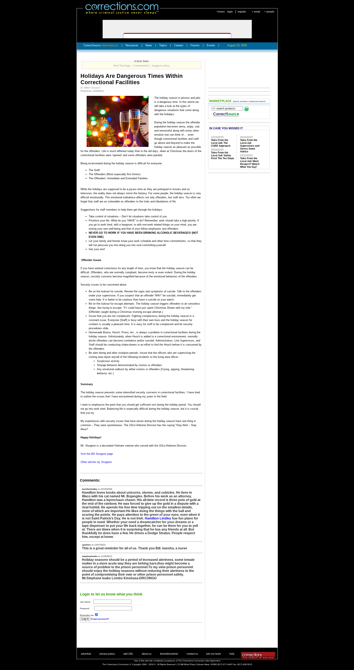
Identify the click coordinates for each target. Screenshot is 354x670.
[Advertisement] (128, 634)
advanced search (257, 101)
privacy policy (107, 653)
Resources (132, 45)
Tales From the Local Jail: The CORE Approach (220, 143)
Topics (163, 45)
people (270, 11)
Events (211, 45)
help (231, 653)
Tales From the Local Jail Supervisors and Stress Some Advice (249, 146)
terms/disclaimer (169, 653)
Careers (178, 45)
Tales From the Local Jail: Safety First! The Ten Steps (222, 155)
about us (146, 653)
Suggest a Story (160, 65)
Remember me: (87, 615)
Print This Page (121, 65)
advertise (86, 653)
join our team (213, 653)
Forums (195, 45)
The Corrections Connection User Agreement (199, 661)
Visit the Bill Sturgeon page (97, 453)
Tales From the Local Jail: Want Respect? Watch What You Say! (249, 162)
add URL (128, 653)
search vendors (240, 101)
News (148, 45)
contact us (192, 653)
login (230, 11)
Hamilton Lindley (158, 518)
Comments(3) (141, 65)
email (257, 11)
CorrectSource (101, 45)
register (242, 11)
